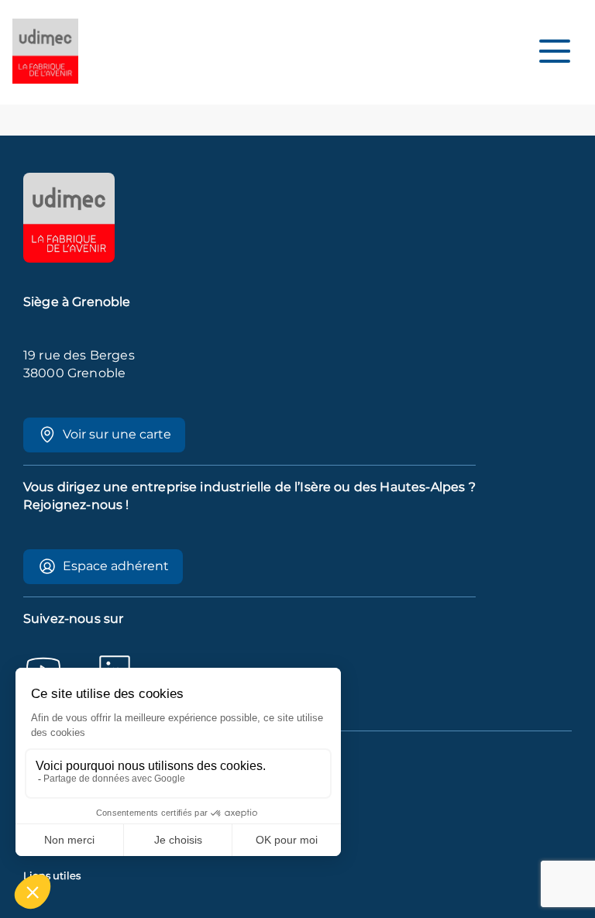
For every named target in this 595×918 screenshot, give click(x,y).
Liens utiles (52, 876)
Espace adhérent (116, 566)
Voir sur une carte (117, 434)
